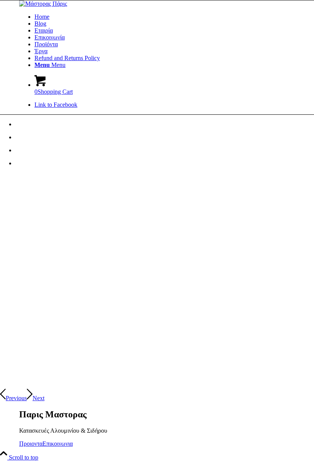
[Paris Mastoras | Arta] (43, 3)
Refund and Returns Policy (67, 58)
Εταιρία (43, 30)
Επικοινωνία (49, 37)
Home (41, 16)
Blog (40, 23)
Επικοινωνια (58, 443)
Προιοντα (31, 443)
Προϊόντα (46, 44)
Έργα (40, 51)
